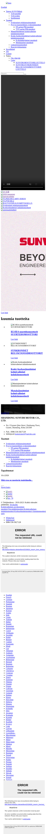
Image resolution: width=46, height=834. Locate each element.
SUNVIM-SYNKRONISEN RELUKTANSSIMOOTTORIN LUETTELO (28, 67)
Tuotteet (9, 20)
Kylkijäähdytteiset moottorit (26, 40)
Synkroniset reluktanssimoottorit (23, 22)
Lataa (13, 60)
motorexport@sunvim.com (25, 434)
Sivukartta (14, 505)
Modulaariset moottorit (24, 43)
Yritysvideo (15, 16)
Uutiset (8, 54)
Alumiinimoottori (39, 511)
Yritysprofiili (16, 14)
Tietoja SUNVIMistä (14, 11)
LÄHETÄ (5, 413)
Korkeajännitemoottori (23, 511)
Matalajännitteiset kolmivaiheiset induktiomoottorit (23, 32)
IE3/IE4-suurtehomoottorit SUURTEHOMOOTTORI (24, 333)
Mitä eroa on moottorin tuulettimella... (17, 480)
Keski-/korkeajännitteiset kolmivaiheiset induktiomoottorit (23, 372)
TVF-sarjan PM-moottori (25, 29)
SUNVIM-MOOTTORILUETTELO (30, 63)
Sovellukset (10, 49)
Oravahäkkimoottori (16, 509)
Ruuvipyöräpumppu (18, 47)
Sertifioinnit (15, 18)
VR (7, 51)
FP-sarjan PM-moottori (24, 27)
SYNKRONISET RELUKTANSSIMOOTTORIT (27, 351)
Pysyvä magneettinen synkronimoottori (26, 25)
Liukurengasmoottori (19, 45)
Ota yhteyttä (15, 58)
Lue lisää (4, 313)
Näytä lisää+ (6, 487)
